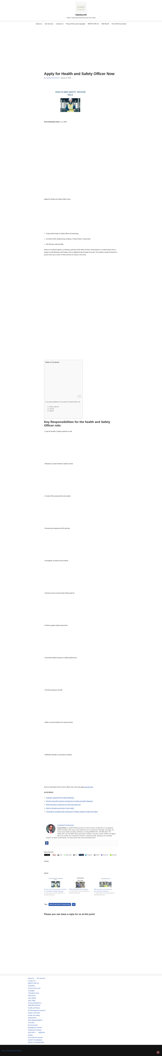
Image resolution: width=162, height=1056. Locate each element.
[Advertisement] (81, 49)
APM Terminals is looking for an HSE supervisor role (63, 804)
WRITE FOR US (93, 24)
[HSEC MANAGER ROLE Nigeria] (80, 881)
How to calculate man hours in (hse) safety (60, 808)
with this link (88, 787)
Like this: (52, 409)
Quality (30, 1035)
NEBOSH (41, 1032)
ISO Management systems (36, 1010)
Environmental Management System (35, 1026)
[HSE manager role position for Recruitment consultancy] (105, 881)
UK (74, 904)
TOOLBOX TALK (33, 993)
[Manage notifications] (158, 1052)
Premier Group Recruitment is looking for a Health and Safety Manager (69, 801)
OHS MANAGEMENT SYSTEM (35, 1021)
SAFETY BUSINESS (35, 1040)
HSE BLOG (105, 24)
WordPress (18, 1051)
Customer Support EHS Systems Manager (60, 798)
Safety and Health (34, 1013)
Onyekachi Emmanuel (52, 78)
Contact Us (59, 24)
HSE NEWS (32, 998)
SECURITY (32, 1032)
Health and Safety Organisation (34, 1017)
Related (52, 411)
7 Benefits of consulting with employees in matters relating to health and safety (72, 811)
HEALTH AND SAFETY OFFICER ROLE (60, 904)
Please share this (54, 406)
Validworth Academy (35, 1030)
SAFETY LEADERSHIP (36, 1042)
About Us (39, 24)
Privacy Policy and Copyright (75, 24)
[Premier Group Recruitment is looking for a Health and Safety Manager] (55, 881)
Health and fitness (34, 1008)
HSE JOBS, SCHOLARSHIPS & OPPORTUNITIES (34, 1003)
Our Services (49, 24)
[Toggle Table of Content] (78, 396)
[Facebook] (46, 843)
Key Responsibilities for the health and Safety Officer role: (63, 402)
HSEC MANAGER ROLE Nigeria (78, 889)
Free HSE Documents (119, 24)
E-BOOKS (31, 986)
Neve (3, 1051)
